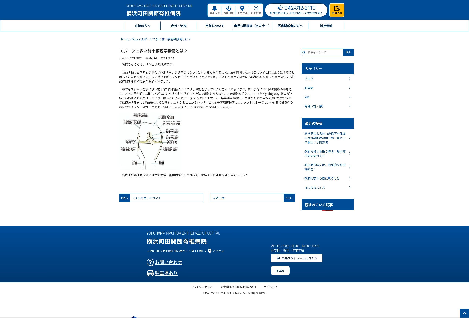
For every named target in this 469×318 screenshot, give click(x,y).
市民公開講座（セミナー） (252, 25)
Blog (135, 39)
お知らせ (214, 13)
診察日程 (228, 13)
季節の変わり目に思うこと (322, 178)
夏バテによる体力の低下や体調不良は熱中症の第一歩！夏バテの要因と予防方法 (325, 137)
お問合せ (256, 13)
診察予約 (337, 13)
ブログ (308, 79)
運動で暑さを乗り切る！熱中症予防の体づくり (325, 153)
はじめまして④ (314, 187)
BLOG (280, 270)
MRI (307, 97)
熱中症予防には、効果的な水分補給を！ (325, 167)
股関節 (308, 88)
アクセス (242, 13)
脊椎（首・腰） (314, 106)
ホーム (124, 39)
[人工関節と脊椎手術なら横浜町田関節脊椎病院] (159, 10)
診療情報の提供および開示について (238, 286)
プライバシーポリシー (203, 286)
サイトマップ (270, 286)
